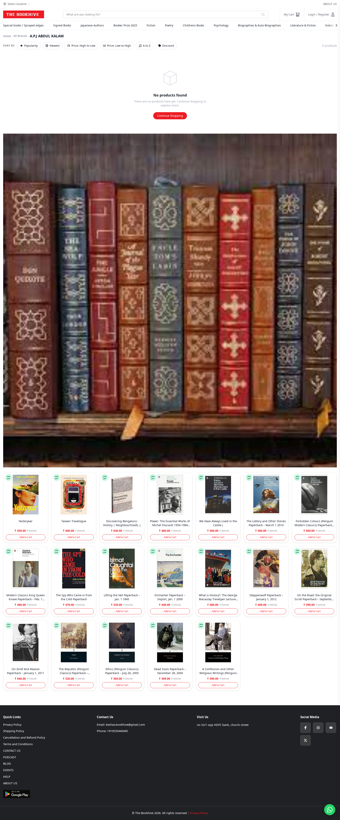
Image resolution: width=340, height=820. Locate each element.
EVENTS (8, 770)
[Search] (263, 14)
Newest (55, 45)
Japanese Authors (92, 25)
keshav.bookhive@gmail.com (125, 724)
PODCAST (9, 757)
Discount (168, 45)
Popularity (31, 45)
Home (7, 36)
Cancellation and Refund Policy (24, 737)
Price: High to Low (83, 45)
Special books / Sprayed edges (23, 25)
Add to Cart (25, 537)
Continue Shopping (170, 116)
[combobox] (160, 14)
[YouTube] (331, 728)
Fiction (151, 25)
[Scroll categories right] (334, 25)
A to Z (146, 45)
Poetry (169, 25)
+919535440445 (117, 731)
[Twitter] (305, 740)
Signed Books (62, 25)
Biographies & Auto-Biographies (259, 25)
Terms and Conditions (18, 744)
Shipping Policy (13, 731)
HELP (6, 777)
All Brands (20, 36)
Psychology (221, 25)
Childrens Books (193, 25)
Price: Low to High (119, 45)
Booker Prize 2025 (125, 25)
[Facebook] (305, 728)
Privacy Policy (12, 724)
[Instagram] (318, 728)
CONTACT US (11, 750)
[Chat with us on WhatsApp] (329, 809)
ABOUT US (330, 4)
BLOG (7, 763)
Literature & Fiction (303, 25)
